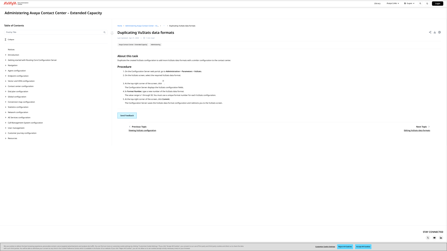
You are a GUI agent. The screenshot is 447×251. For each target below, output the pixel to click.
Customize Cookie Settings (325, 247)
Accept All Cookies (363, 247)
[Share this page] (430, 32)
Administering (155, 45)
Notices (11, 49)
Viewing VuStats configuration (142, 130)
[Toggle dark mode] (427, 3)
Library (377, 3)
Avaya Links (392, 3)
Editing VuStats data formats (417, 130)
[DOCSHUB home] (17, 3)
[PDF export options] (434, 32)
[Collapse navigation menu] (112, 32)
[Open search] (420, 3)
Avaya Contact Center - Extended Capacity (133, 45)
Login (437, 3)
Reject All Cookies (345, 247)
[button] (127, 115)
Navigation (12, 65)
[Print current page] (439, 32)
